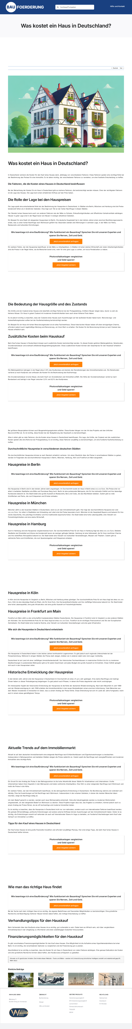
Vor (121, 68)
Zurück (115, 68)
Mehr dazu (13, 960)
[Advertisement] (66, 51)
